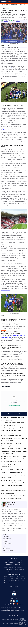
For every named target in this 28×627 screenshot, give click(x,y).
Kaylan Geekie (6, 20)
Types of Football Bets (7, 440)
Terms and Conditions (19, 564)
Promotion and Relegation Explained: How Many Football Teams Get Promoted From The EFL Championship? (14, 433)
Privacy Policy (9, 569)
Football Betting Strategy (8, 453)
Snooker (11, 582)
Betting (11, 576)
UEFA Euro (5, 552)
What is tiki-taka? (6, 477)
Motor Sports (11, 580)
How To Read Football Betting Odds (11, 430)
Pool (23, 580)
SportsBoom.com (5, 290)
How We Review (19, 562)
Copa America (6, 536)
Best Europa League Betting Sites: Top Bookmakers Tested (14, 422)
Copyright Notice (9, 564)
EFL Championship (13, 4)
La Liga (11, 68)
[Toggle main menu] (26, 1)
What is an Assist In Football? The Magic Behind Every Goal (14, 475)
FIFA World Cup (6, 541)
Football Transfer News (7, 545)
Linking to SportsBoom (8, 567)
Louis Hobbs (13, 21)
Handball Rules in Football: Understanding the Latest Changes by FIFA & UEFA (14, 451)
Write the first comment (14, 405)
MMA (5, 580)
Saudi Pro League (6, 548)
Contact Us (14, 588)
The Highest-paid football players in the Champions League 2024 (14, 459)
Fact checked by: (15, 20)
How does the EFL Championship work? (10, 47)
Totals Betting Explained (7, 493)
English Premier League (8, 539)
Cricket (22, 576)
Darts (5, 578)
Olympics (17, 580)
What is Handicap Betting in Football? (11, 461)
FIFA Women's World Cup (8, 464)
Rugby (5, 582)
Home (2, 4)
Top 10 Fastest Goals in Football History (12, 469)
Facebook (14, 589)
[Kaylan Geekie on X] (9, 20)
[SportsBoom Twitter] (14, 601)
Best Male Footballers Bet (8, 425)
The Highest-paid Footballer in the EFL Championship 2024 (14, 456)
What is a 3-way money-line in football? (12, 428)
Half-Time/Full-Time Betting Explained (11, 485)
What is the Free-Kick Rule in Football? (11, 480)
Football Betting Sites (7, 543)
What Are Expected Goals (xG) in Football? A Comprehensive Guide (14, 495)
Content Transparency (9, 560)
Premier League (7, 129)
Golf (17, 578)
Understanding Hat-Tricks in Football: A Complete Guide (14, 483)
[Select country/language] (14, 594)
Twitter (14, 591)
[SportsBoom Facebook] (11, 601)
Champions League (6, 466)
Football (6, 4)
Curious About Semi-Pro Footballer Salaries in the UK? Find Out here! (14, 488)
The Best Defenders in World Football (11, 443)
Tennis (17, 582)
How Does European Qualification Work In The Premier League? (14, 438)
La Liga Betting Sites (6, 420)
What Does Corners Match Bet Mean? (11, 498)
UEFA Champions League (8, 550)
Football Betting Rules (7, 446)
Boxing (17, 576)
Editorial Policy (9, 565)
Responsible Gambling (19, 569)
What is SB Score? (9, 562)
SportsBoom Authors (19, 560)
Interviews (23, 578)
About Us (9, 571)
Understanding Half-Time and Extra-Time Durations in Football (14, 448)
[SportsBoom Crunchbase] (17, 601)
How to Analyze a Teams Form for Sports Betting (14, 490)
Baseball (5, 576)
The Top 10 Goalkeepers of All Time (11, 435)
